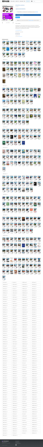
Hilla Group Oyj (20, 36)
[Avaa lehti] (4, 43)
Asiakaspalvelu (4, 442)
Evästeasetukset (18, 443)
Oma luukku (13, 1)
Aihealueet (22, 1)
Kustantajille (17, 442)
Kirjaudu (27, 1)
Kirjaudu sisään (31, 20)
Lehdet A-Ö (17, 1)
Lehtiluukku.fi (6, 441)
